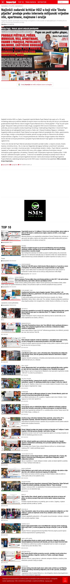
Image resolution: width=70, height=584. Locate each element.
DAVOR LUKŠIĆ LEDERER (27, 538)
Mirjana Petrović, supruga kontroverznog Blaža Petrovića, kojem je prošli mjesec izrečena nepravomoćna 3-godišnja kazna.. (44, 531)
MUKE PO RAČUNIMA (26, 468)
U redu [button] (65, 580)
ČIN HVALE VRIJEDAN (26, 378)
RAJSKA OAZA (25, 566)
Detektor (42, 2)
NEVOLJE (24, 494)
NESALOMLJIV (25, 509)
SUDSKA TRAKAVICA (19, 277)
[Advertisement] (35, 103)
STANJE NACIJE (25, 404)
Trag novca (30, 2)
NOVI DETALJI (25, 308)
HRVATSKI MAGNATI (26, 264)
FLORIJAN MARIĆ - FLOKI (27, 290)
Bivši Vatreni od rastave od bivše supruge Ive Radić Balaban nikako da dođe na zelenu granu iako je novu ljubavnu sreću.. (43, 475)
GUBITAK (23, 338)
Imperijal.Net (5, 242)
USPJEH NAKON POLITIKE (27, 454)
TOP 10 (21, 2)
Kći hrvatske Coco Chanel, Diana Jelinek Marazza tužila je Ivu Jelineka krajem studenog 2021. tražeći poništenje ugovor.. (43, 447)
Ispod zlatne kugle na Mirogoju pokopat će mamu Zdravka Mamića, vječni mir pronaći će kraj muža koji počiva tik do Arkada (45, 394)
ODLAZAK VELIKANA (26, 481)
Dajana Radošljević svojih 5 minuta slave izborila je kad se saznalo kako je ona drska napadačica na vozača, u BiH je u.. (43, 316)
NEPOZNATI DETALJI (26, 551)
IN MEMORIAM (25, 391)
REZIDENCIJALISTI (26, 524)
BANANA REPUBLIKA (26, 323)
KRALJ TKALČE (25, 365)
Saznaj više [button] (48, 581)
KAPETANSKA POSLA (26, 351)
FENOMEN (24, 246)
